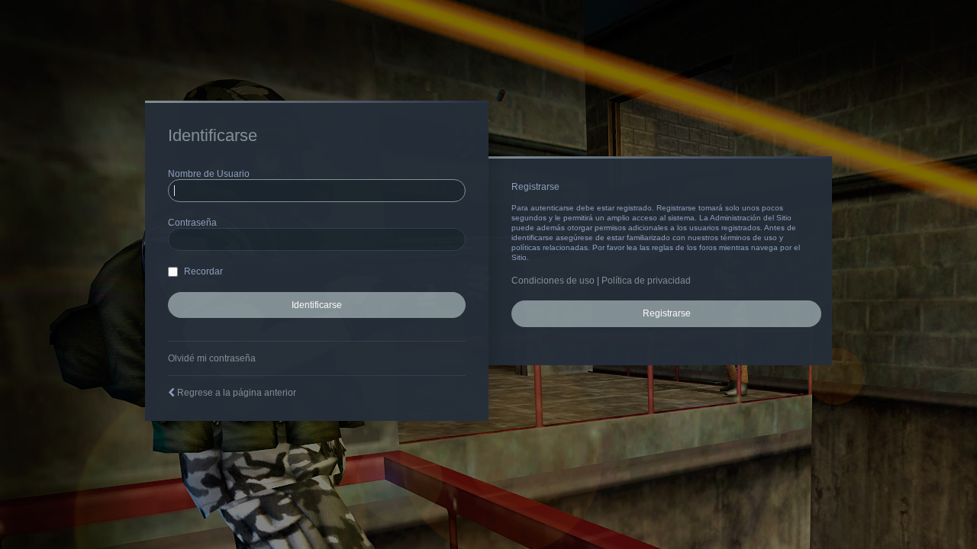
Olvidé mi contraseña (212, 358)
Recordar (202, 271)
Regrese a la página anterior (236, 392)
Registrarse (667, 313)
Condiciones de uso (553, 280)
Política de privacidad (646, 280)
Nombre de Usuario (209, 174)
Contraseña (192, 222)
